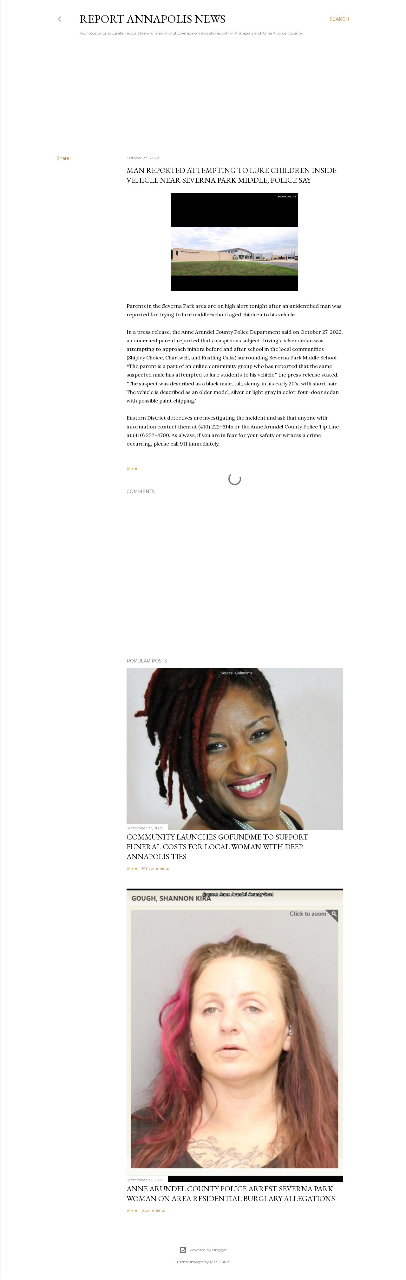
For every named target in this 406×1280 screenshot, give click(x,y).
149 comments (155, 868)
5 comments (153, 1210)
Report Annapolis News (153, 18)
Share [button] (63, 158)
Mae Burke (220, 1261)
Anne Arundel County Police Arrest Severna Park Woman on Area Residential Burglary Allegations (231, 1193)
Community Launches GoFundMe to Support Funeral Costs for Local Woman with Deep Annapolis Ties (217, 846)
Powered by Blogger (208, 1249)
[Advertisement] (203, 95)
